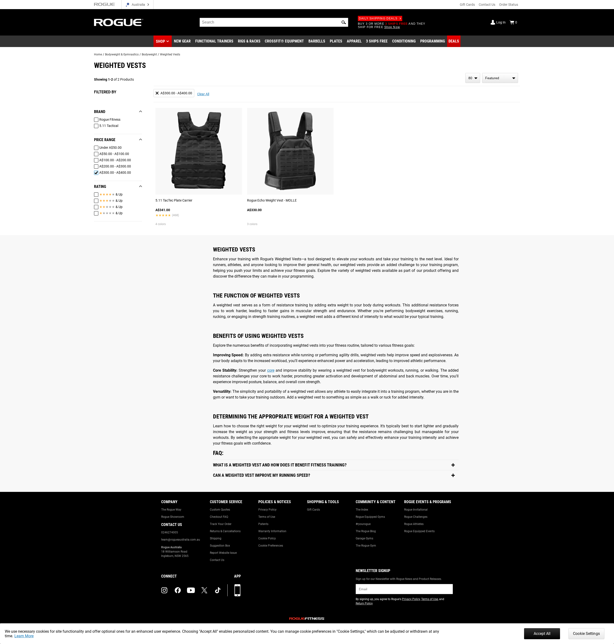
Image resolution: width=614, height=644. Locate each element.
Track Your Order (220, 524)
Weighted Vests (170, 54)
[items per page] (472, 78)
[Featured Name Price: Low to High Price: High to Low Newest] (500, 78)
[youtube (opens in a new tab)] (191, 590)
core (270, 370)
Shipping (215, 538)
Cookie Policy (267, 538)
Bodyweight (149, 54)
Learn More (24, 636)
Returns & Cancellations (225, 531)
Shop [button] (160, 41)
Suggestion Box (220, 545)
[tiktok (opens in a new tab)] (218, 590)
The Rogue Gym (366, 545)
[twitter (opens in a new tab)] (204, 590)
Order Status (508, 4)
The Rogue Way (171, 509)
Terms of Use (266, 517)
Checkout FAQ (219, 517)
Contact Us (487, 4)
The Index (362, 509)
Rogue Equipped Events (419, 531)
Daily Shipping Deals (378, 18)
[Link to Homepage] (118, 22)
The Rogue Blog (366, 531)
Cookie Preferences (270, 545)
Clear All (203, 94)
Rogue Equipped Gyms (370, 517)
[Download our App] (237, 590)
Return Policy (364, 603)
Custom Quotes (220, 509)
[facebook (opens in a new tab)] (178, 590)
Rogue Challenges (415, 517)
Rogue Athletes (414, 524)
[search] (274, 22)
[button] (343, 22)
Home (98, 54)
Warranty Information (272, 531)
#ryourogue (363, 524)
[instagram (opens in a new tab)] (164, 590)
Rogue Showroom (172, 517)
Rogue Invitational (416, 509)
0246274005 (169, 532)
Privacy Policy (267, 509)
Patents (263, 524)
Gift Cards (467, 4)
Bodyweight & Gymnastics (122, 54)
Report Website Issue (223, 553)
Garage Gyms (364, 538)
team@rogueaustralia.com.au (180, 539)
